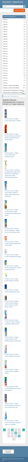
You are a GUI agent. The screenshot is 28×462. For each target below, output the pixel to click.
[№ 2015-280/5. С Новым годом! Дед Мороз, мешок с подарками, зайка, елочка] (6, 314)
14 (8, 436)
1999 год (14, 36)
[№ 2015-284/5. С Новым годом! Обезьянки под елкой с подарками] (6, 381)
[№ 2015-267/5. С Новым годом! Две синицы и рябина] (6, 113)
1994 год (14, 24)
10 (8, 433)
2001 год (14, 41)
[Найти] (24, 6)
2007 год (14, 56)
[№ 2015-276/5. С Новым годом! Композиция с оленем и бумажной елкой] (6, 262)
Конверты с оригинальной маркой (14, 87)
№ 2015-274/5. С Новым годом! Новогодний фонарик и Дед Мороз (13, 243)
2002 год (14, 43)
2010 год (14, 63)
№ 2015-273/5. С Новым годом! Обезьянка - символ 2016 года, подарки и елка (12, 230)
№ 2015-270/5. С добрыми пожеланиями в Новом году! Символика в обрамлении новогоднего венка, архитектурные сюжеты (12, 173)
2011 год (14, 65)
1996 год (14, 29)
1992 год (14, 19)
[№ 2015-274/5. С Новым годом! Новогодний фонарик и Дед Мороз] (6, 238)
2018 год (14, 82)
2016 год (14, 78)
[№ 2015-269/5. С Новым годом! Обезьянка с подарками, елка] (6, 147)
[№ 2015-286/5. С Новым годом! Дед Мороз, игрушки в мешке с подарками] (6, 415)
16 (15, 436)
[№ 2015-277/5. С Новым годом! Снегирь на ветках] (6, 275)
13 (19, 433)
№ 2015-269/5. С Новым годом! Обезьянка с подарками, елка (11, 154)
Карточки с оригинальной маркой (14, 85)
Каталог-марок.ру (13, 3)
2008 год (14, 58)
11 (12, 433)
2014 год (14, 73)
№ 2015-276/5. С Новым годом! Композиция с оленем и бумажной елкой (13, 267)
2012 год (14, 68)
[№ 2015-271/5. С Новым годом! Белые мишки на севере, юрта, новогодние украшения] (6, 185)
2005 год (14, 51)
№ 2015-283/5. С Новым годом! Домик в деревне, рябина (12, 371)
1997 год (14, 31)
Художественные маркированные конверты (14, 93)
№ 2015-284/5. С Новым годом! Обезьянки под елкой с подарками (13, 388)
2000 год (14, 39)
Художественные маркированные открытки (14, 90)
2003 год (14, 46)
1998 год (14, 34)
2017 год (14, 80)
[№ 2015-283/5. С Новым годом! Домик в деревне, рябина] (6, 364)
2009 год (14, 61)
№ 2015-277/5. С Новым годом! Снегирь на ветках (12, 279)
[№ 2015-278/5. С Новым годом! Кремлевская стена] (6, 286)
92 (14, 439)
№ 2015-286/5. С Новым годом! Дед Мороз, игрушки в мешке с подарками (13, 422)
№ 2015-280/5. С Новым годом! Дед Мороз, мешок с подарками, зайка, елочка (12, 321)
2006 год (14, 53)
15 (12, 436)
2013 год (14, 70)
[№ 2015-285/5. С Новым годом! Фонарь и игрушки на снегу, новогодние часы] (6, 398)
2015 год (14, 75)
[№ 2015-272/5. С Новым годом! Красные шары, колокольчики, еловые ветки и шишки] (6, 204)
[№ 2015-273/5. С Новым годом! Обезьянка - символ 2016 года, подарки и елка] (6, 223)
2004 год (14, 48)
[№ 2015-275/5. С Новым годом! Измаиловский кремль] (6, 251)
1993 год (14, 22)
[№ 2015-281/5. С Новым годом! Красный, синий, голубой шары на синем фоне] (6, 332)
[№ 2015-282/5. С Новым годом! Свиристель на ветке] (6, 349)
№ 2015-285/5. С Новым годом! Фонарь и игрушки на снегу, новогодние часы (13, 405)
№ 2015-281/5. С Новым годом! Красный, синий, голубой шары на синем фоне (13, 339)
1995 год (14, 26)
